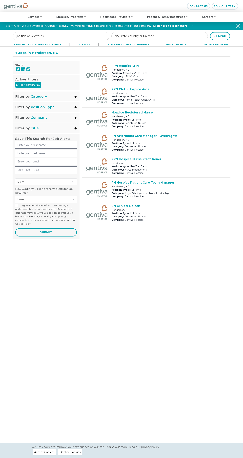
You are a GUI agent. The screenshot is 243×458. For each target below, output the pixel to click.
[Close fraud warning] (237, 26)
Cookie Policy (22, 223)
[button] (46, 96)
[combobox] (61, 36)
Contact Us (198, 6)
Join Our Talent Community (128, 44)
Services (33, 16)
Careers (208, 16)
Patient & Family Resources (166, 16)
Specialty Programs (70, 16)
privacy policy (150, 447)
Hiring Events (176, 44)
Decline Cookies (70, 452)
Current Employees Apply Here (37, 44)
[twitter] (28, 69)
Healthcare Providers (115, 16)
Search (220, 36)
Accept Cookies (44, 452)
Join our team (225, 6)
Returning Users (216, 44)
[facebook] (17, 69)
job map (84, 44)
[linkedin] (23, 69)
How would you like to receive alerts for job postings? (44, 190)
